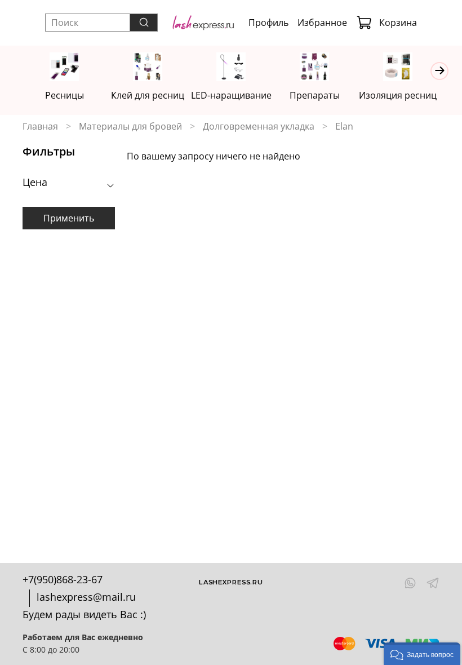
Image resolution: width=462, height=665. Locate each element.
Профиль (268, 22)
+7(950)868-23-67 (63, 579)
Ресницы (64, 95)
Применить (68, 218)
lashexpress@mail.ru (86, 597)
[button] (422, 653)
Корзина (398, 22)
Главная (40, 126)
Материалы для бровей (130, 126)
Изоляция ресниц (398, 95)
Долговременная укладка (258, 126)
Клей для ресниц (147, 95)
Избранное (322, 22)
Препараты (315, 95)
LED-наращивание (231, 95)
